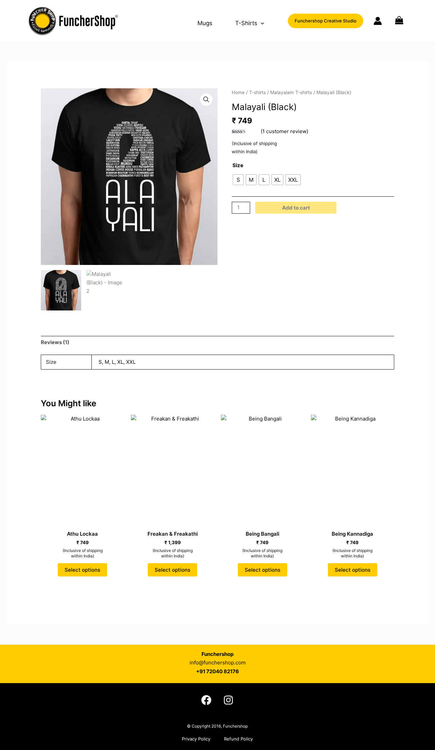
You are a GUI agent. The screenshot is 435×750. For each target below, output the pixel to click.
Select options (82, 570)
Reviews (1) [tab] (55, 342)
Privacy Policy (196, 739)
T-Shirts (246, 23)
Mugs (204, 23)
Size (237, 165)
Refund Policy (238, 739)
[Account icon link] (377, 21)
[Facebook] (206, 700)
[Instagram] (228, 700)
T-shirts (257, 92)
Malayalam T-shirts (291, 92)
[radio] (238, 180)
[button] (260, 23)
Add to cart (296, 207)
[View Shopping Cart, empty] (407, 21)
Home (238, 92)
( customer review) (284, 131)
